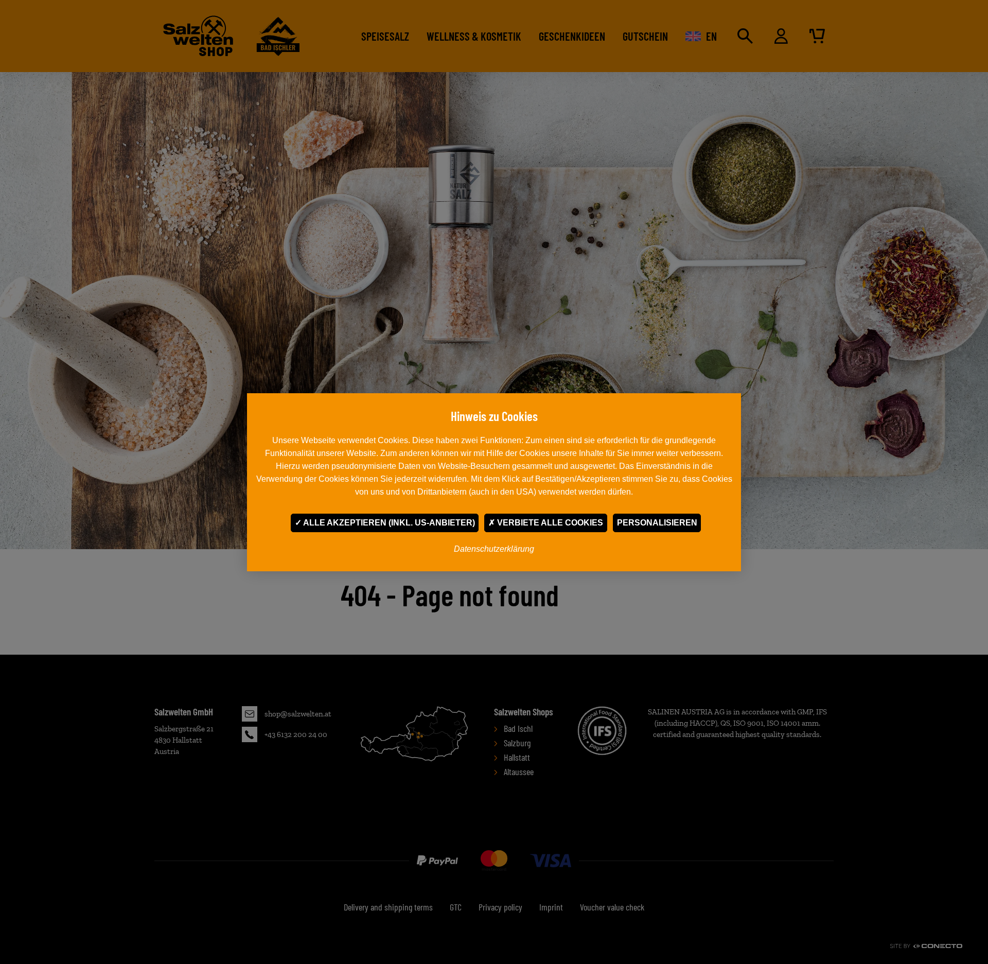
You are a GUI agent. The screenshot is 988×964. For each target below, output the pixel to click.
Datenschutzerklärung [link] (494, 549)
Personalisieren (657, 522)
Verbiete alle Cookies (549, 522)
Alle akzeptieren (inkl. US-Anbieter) (388, 522)
